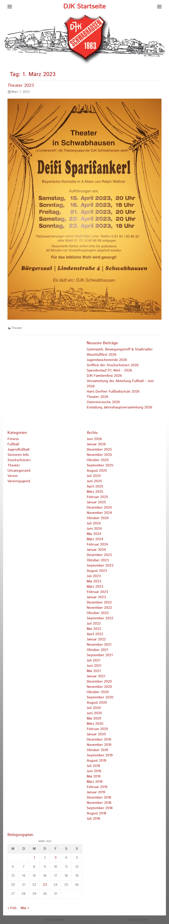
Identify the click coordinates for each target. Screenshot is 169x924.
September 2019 (100, 755)
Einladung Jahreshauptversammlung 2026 (119, 407)
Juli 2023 (94, 576)
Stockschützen (19, 460)
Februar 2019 (97, 787)
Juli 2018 (93, 818)
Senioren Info (18, 454)
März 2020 (95, 723)
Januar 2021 (96, 676)
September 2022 (100, 618)
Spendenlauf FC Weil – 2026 (109, 370)
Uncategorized (18, 470)
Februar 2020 (97, 729)
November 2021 (99, 644)
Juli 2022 (94, 623)
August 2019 (96, 760)
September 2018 (100, 808)
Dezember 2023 (99, 555)
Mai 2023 (94, 581)
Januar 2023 (96, 597)
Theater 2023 (20, 85)
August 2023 (97, 570)
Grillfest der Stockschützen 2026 (113, 365)
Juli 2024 (94, 523)
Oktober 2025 (98, 460)
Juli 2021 (93, 660)
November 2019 (99, 744)
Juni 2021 (94, 665)
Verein (12, 475)
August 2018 (96, 813)
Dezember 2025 (99, 449)
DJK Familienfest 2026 (104, 375)
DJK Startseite (84, 6)
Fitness (13, 439)
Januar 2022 (96, 639)
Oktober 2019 (97, 750)
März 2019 (95, 781)
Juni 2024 (94, 528)
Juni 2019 (94, 771)
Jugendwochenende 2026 (107, 359)
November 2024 (99, 512)
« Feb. (12, 908)
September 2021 (100, 655)
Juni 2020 (94, 713)
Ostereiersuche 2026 (103, 402)
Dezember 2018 (99, 797)
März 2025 (95, 491)
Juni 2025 (94, 481)
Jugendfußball (18, 449)
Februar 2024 (97, 544)
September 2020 (100, 697)
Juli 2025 (94, 475)
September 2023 (100, 565)
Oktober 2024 (98, 518)
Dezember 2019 (99, 739)
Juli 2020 (94, 707)
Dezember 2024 (99, 507)
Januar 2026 (96, 444)
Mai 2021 (94, 671)
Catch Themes (138, 920)
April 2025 (95, 486)
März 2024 (95, 539)
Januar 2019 (96, 792)
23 (45, 884)
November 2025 (99, 454)
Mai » (25, 908)
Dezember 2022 (99, 602)
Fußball (13, 444)
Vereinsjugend (18, 481)
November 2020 (99, 686)
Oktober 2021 (97, 649)
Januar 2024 (96, 549)
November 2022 (99, 607)
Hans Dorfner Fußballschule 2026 (113, 391)
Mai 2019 (94, 776)
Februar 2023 (97, 591)
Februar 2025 (97, 497)
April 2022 (95, 634)
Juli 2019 (93, 765)
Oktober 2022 (98, 613)
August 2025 (97, 470)
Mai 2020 (94, 718)
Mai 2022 (94, 628)
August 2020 (97, 702)
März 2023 (95, 586)
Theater (16, 328)
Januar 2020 (96, 734)
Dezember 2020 (99, 681)
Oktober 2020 (98, 692)
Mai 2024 (94, 533)
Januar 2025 (96, 502)
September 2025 (100, 465)
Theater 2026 (97, 396)
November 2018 (99, 802)
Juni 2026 (94, 439)
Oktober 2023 (98, 560)
